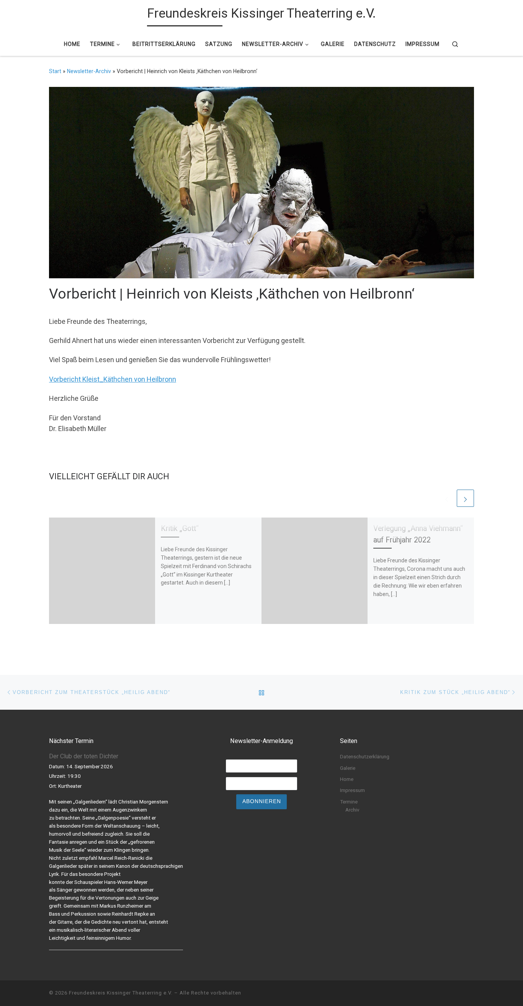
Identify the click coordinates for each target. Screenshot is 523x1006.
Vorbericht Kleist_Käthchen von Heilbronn (112, 379)
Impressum (352, 790)
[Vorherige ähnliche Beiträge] (446, 498)
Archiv (352, 810)
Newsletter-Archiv (89, 71)
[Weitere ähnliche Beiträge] (465, 498)
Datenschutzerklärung (364, 756)
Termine (349, 802)
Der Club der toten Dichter (83, 756)
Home (346, 779)
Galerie (347, 768)
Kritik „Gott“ (180, 528)
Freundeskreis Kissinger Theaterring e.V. (121, 993)
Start (55, 71)
